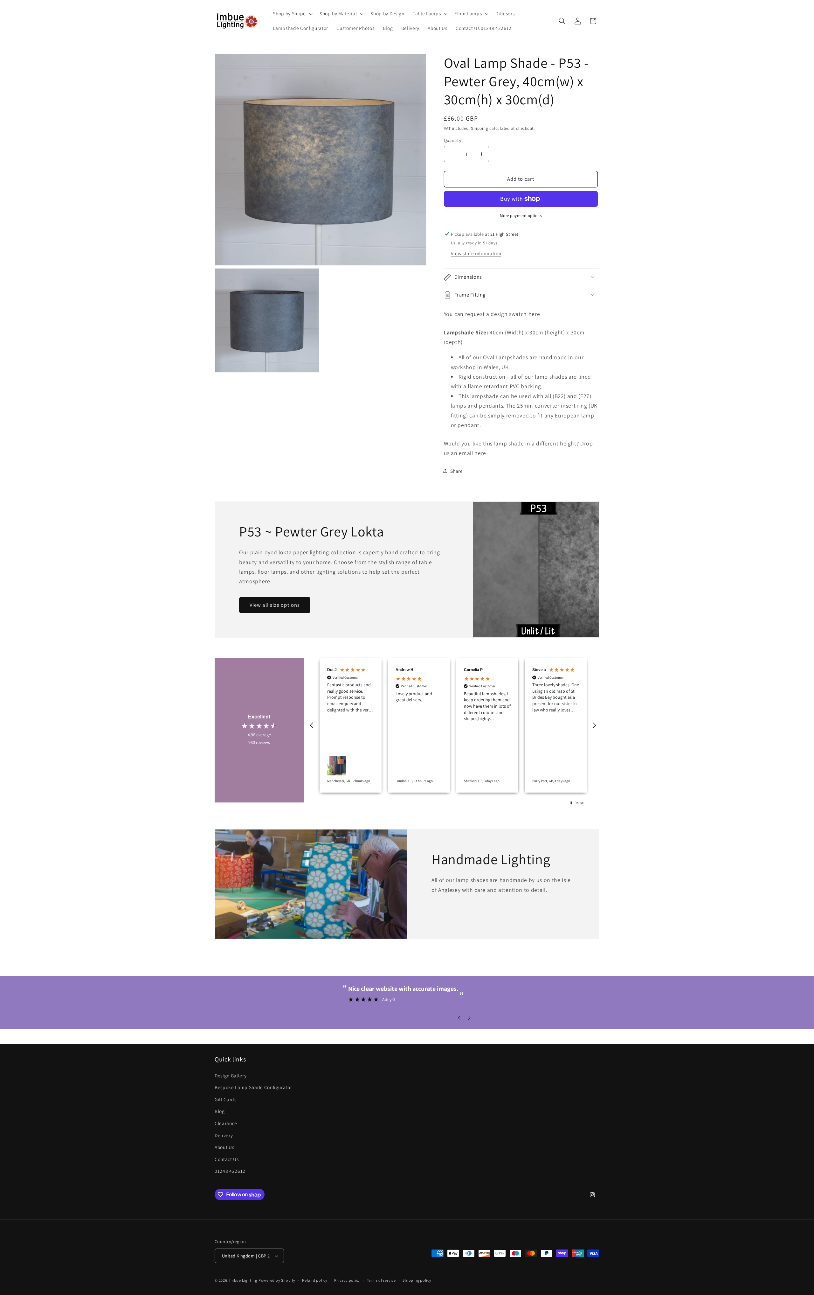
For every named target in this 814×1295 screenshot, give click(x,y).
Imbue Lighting (243, 1280)
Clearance (226, 1123)
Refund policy (315, 1280)
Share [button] (456, 470)
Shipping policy (417, 1280)
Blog (220, 1111)
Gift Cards (226, 1099)
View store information (476, 253)
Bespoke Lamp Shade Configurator (253, 1087)
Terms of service (381, 1280)
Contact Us (227, 1159)
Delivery (224, 1135)
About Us (224, 1147)
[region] (453, 725)
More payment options (521, 215)
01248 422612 (230, 1171)
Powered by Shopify (277, 1280)
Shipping (479, 128)
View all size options (275, 604)
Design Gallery (230, 1075)
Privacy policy (347, 1280)
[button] (292, 13)
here (534, 314)
